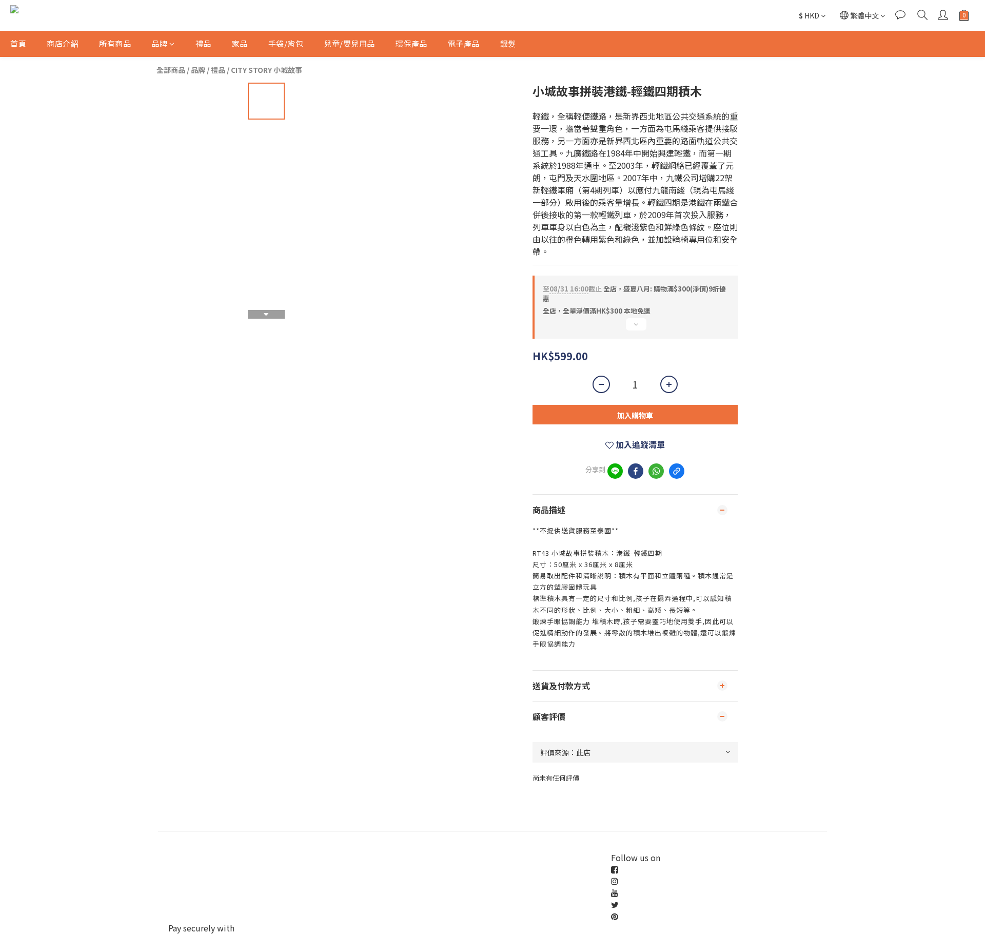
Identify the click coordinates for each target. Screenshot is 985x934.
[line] (615, 471)
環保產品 (411, 43)
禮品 (203, 43)
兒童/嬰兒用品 (349, 43)
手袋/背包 (286, 43)
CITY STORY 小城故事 (266, 70)
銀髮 (508, 43)
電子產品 (464, 43)
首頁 (18, 43)
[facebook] (635, 471)
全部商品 (170, 70)
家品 (240, 43)
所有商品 (115, 43)
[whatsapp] (656, 471)
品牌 (159, 43)
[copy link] (676, 471)
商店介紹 (62, 43)
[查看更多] (635, 328)
